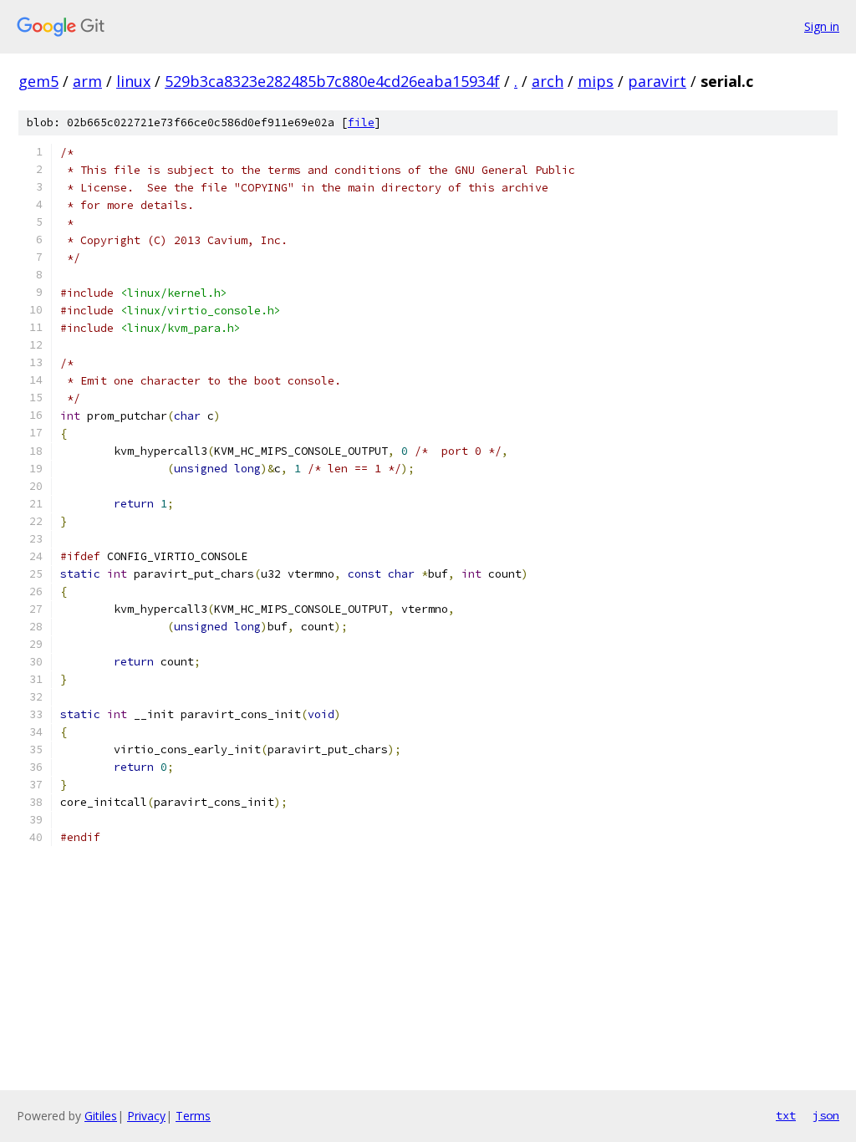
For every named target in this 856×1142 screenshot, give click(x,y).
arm (87, 81)
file (361, 122)
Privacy (146, 1116)
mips (596, 81)
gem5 (38, 81)
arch (547, 81)
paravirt (657, 81)
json (826, 1115)
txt (786, 1115)
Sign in (821, 26)
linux (133, 81)
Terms (193, 1116)
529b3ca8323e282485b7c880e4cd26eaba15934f (332, 81)
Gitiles (100, 1116)
